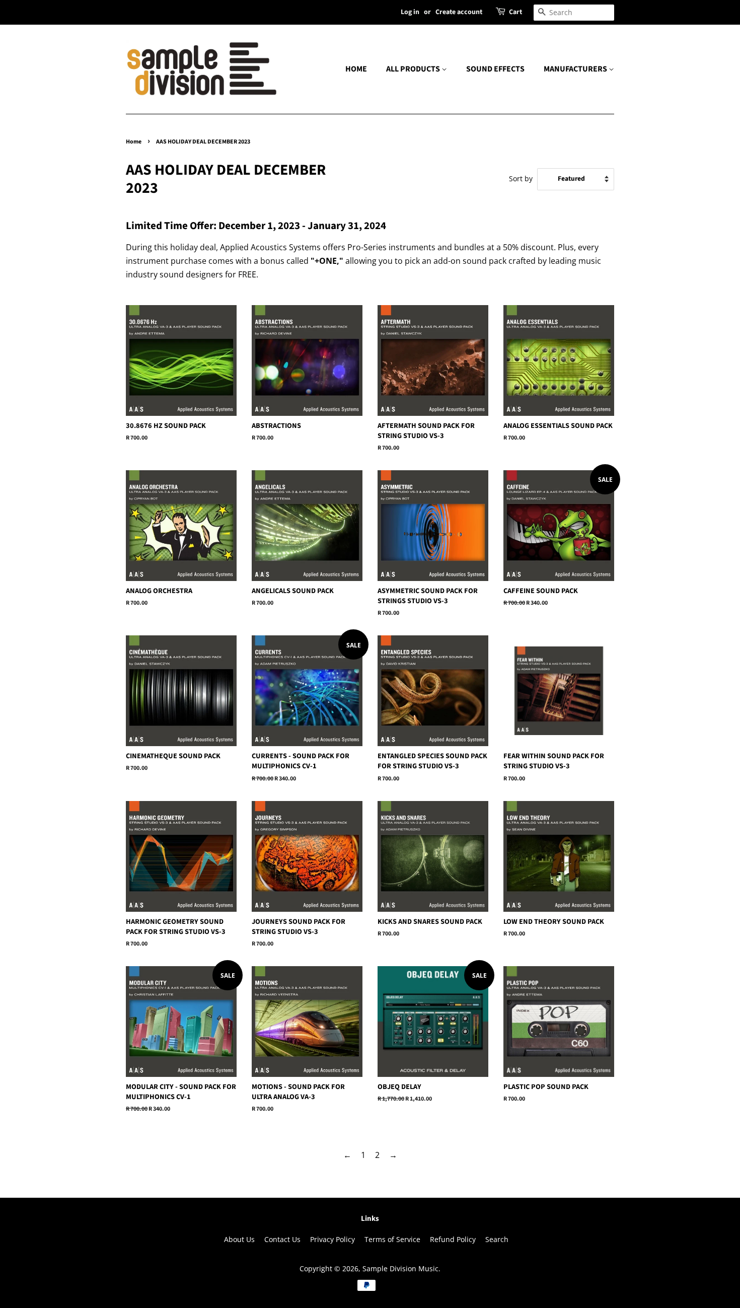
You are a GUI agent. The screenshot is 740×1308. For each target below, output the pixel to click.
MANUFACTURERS (576, 69)
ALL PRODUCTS (413, 69)
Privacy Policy (332, 1239)
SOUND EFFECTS (495, 69)
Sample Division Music (400, 1268)
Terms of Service (392, 1239)
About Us (239, 1239)
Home (133, 141)
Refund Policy (453, 1239)
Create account (458, 12)
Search (496, 1239)
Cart (515, 12)
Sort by (521, 178)
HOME (356, 69)
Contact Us (282, 1239)
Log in (410, 12)
